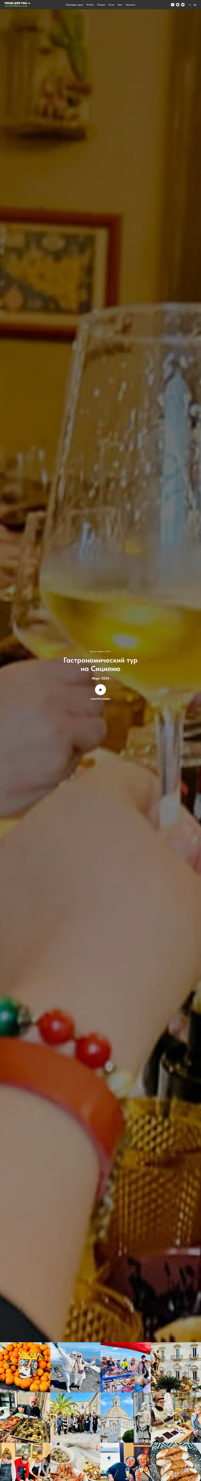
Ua (195, 4)
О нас (111, 4)
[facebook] (172, 4)
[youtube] (183, 4)
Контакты (130, 4)
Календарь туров (74, 4)
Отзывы (101, 4)
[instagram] (177, 4)
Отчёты (90, 4)
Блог (120, 4)
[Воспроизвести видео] (100, 689)
